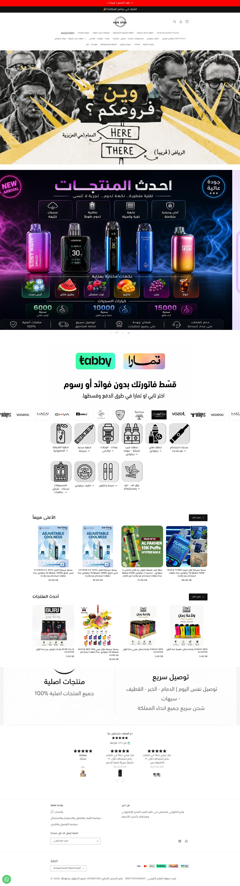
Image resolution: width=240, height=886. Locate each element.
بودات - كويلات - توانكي (108, 449)
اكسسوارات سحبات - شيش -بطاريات (60, 489)
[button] (70, 39)
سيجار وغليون (106, 486)
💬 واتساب (57, 812)
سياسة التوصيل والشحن (64, 825)
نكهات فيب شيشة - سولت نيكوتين (132, 451)
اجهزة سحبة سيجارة (84, 449)
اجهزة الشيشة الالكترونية (61, 449)
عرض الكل (196, 517)
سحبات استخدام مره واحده (179, 449)
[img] (120, 738)
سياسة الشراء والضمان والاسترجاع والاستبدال (76, 818)
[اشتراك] (97, 841)
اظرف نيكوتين (83, 486)
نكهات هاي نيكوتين (155, 449)
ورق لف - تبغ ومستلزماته (131, 487)
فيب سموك (169, 879)
